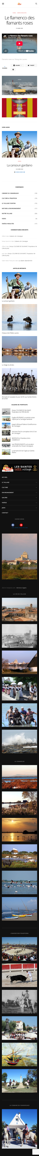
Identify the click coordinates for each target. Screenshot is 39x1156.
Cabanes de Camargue (16, 236)
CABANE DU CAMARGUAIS (10, 193)
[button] (14, 172)
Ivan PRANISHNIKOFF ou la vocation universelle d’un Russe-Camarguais (23, 445)
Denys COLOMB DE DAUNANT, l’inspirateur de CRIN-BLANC (21, 411)
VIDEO (14, 12)
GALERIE (4, 497)
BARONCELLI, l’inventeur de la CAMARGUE (21, 439)
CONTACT (5, 513)
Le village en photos (8, 365)
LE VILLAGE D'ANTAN (9, 203)
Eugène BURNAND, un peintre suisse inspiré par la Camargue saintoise (23, 418)
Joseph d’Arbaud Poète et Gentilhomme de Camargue (24, 425)
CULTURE (5, 487)
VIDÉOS (4, 502)
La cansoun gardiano (19, 165)
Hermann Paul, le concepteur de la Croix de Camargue (24, 432)
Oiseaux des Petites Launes (10, 333)
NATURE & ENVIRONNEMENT (11, 208)
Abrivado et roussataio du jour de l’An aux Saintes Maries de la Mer (19, 398)
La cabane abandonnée (25, 261)
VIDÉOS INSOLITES (21, 12)
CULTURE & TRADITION (9, 198)
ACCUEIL (4, 477)
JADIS (3, 508)
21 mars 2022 (19, 28)
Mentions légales (21, 588)
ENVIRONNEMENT (8, 492)
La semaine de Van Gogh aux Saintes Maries (23, 451)
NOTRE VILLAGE (7, 213)
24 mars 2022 (19, 169)
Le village (5, 482)
